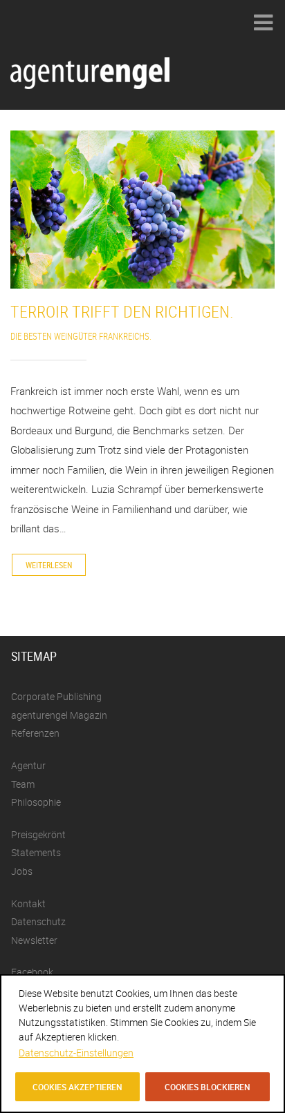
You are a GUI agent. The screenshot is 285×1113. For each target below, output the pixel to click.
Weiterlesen (49, 564)
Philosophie (36, 802)
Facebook (32, 971)
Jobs (22, 871)
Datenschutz (38, 921)
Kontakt (28, 903)
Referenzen (35, 732)
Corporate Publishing (56, 696)
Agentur (28, 765)
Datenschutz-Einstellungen (76, 1052)
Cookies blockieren (207, 1086)
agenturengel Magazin (59, 715)
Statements (36, 852)
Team (23, 784)
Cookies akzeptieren (77, 1086)
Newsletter (34, 940)
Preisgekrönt (38, 834)
